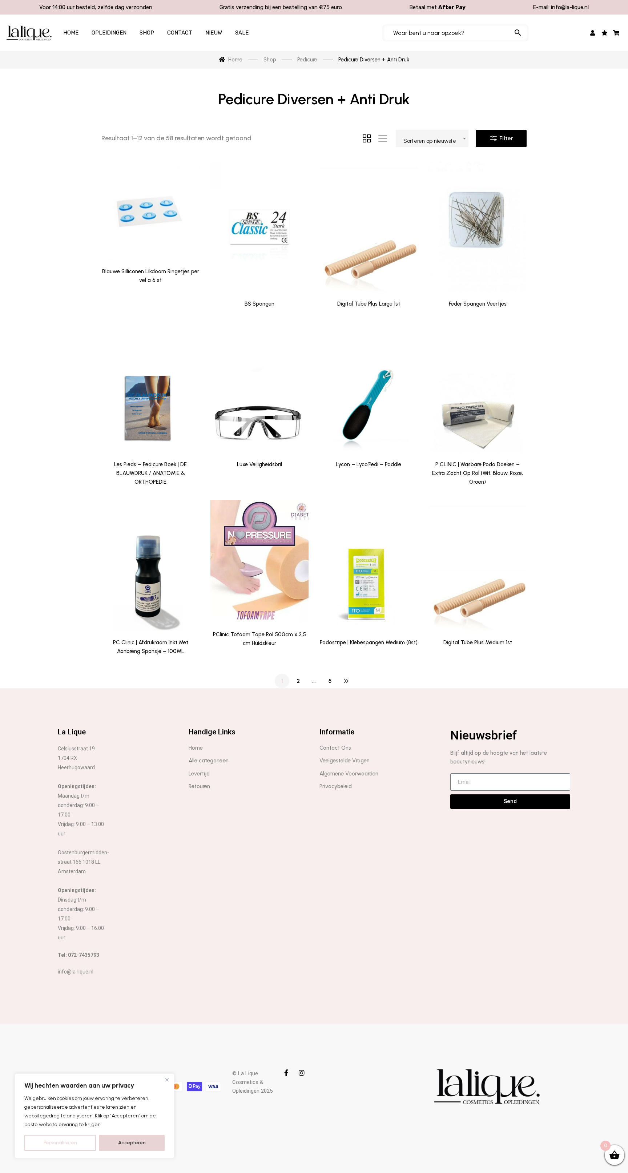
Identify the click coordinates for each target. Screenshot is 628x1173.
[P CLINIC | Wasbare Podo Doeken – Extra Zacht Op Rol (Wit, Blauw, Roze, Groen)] (477, 387)
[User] (593, 32)
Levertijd (199, 773)
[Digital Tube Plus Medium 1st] (477, 565)
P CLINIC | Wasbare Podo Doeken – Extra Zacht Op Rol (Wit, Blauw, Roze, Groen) (477, 473)
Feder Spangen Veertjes (478, 304)
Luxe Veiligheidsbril (259, 464)
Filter (505, 138)
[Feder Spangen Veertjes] (477, 227)
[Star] (604, 32)
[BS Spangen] (259, 227)
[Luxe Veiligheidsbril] (259, 387)
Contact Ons (335, 748)
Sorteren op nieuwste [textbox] (429, 141)
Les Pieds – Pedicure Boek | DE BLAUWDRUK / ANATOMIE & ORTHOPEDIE (150, 473)
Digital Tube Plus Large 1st (368, 304)
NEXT (346, 681)
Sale (242, 32)
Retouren (199, 786)
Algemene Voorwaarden (348, 773)
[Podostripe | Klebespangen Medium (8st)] (368, 565)
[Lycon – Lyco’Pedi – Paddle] (368, 387)
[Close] (166, 1079)
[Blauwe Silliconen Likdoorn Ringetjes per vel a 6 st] (150, 211)
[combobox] (432, 138)
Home (70, 32)
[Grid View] (367, 138)
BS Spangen (259, 304)
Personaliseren (60, 1143)
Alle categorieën (209, 760)
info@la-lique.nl (570, 7)
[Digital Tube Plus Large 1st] (368, 227)
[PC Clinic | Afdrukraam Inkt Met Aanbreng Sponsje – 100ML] (150, 565)
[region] (94, 1115)
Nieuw (213, 32)
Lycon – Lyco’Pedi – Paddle (368, 464)
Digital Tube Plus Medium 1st (477, 642)
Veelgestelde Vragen (344, 760)
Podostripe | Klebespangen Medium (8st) (369, 642)
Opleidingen (109, 32)
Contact (179, 32)
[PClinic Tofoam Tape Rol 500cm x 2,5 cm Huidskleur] (259, 561)
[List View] (383, 138)
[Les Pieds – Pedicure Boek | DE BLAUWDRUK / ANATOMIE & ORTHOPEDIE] (150, 387)
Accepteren (132, 1143)
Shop (147, 32)
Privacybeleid (335, 786)
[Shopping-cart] (616, 32)
